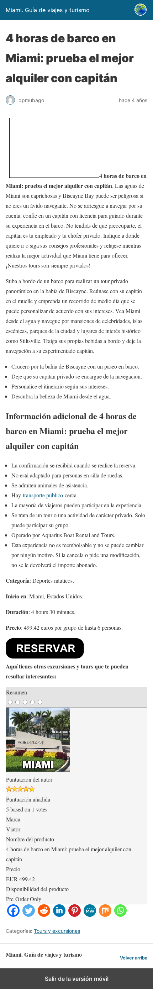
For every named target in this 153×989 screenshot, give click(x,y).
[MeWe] (89, 914)
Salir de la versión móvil (77, 978)
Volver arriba (133, 958)
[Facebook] (13, 914)
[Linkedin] (59, 914)
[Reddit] (44, 914)
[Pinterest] (74, 914)
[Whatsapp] (120, 914)
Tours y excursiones (57, 931)
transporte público (43, 495)
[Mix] (105, 914)
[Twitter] (28, 914)
